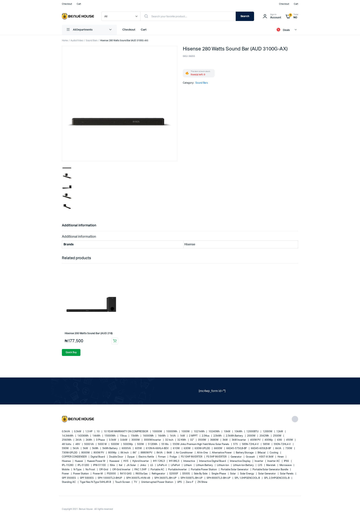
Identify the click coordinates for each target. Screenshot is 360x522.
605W (138, 448)
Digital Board (98, 457)
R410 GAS (126, 474)
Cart (79, 4)
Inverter (259, 461)
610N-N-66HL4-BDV (158, 448)
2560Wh (67, 440)
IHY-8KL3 (174, 461)
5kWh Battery (110, 448)
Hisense (66, 461)
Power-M (98, 474)
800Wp (112, 453)
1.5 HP (89, 431)
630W (187, 448)
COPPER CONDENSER (74, 457)
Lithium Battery (204, 465)
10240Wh (214, 431)
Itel (121, 465)
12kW (280, 431)
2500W (277, 436)
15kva (123, 436)
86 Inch (125, 453)
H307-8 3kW (266, 457)
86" (135, 453)
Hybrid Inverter (141, 461)
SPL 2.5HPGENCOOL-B (277, 478)
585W (266, 444)
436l (280, 440)
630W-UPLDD (203, 448)
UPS (179, 482)
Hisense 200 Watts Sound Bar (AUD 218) (88, 333)
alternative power (222, 453)
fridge (173, 457)
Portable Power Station (204, 469)
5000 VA (89, 444)
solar (233, 474)
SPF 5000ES (87, 478)
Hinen (281, 457)
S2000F (174, 474)
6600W (218, 448)
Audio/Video (76, 40)
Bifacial (262, 453)
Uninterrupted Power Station (157, 482)
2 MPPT (193, 436)
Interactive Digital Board (212, 461)
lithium (188, 465)
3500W (202, 440)
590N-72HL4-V (282, 444)
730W (289, 448)
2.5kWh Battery (235, 436)
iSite (112, 465)
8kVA (160, 453)
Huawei (79, 461)
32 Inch (169, 440)
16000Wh (148, 436)
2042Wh (265, 436)
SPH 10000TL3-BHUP (110, 478)
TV (136, 482)
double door (116, 457)
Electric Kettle (147, 457)
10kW (227, 431)
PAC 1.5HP (140, 469)
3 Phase (100, 440)
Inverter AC (273, 461)
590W (65, 448)
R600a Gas (142, 474)
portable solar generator (235, 469)
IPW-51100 (99, 465)
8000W (85, 453)
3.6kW (124, 440)
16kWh (162, 436)
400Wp (269, 440)
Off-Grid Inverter (121, 469)
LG (152, 465)
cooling (274, 453)
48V (78, 444)
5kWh (95, 448)
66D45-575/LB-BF (236, 448)
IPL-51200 (84, 465)
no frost (91, 469)
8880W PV (147, 453)
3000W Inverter (153, 440)
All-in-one (202, 453)
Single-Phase (219, 474)
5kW (85, 448)
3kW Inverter (239, 440)
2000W (251, 436)
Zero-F (190, 482)
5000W (115, 444)
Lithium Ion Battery (243, 465)
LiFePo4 (175, 465)
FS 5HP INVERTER (216, 457)
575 (235, 444)
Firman (162, 457)
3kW (225, 440)
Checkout (67, 4)
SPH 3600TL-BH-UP (165, 478)
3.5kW (113, 440)
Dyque (131, 457)
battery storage (245, 453)
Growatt (251, 457)
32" (192, 440)
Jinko (143, 465)
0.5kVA (66, 431)
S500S (186, 474)
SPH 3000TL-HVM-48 (138, 478)
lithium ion (223, 465)
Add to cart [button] (114, 341)
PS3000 (111, 474)
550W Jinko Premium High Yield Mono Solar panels (201, 444)
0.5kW (78, 431)
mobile (66, 469)
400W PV (255, 440)
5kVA (76, 448)
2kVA (79, 440)
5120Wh (153, 444)
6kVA (278, 448)
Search (245, 16)
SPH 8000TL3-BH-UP (219, 478)
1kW (182, 436)
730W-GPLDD (70, 453)
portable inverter (177, 469)
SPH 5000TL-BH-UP (192, 478)
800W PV (99, 453)
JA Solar (131, 465)
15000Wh (110, 436)
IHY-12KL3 (159, 461)
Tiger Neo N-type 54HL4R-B (96, 482)
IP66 (287, 461)
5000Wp (128, 444)
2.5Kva (206, 436)
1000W (185, 431)
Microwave (286, 465)
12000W (268, 431)
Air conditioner (184, 453)
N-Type (78, 469)
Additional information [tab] (79, 225)
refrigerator (159, 474)
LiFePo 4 (162, 465)
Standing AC (69, 482)
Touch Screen (122, 482)
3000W (135, 440)
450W (289, 440)
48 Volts (67, 444)
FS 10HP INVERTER (192, 457)
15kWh (135, 436)
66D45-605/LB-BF (261, 448)
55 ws (165, 444)
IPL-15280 (68, 465)
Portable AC (158, 469)
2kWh (89, 440)
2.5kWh (217, 436)
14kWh (96, 436)
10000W (157, 431)
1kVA (173, 436)
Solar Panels (287, 474)
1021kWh (199, 431)
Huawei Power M (96, 461)
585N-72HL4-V (251, 444)
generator (236, 457)
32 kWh (182, 440)
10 (98, 431)
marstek (271, 465)
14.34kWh (68, 436)
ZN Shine (202, 482)
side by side (201, 474)
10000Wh (172, 431)
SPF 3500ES (69, 478)
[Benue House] (78, 16)
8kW (169, 453)
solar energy (247, 474)
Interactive (189, 461)
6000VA (126, 448)
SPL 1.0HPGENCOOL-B (247, 478)
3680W (214, 440)
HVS (126, 461)
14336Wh (83, 436)
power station (81, 474)
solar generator (267, 474)
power (66, 474)
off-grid (104, 469)
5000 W (102, 444)
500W (140, 444)
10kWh (238, 431)
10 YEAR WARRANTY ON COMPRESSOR (126, 431)
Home (65, 40)
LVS (260, 465)
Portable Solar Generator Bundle (271, 469)
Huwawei (114, 461)
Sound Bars (92, 40)
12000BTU (252, 431)
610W (176, 448)
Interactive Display (240, 461)
